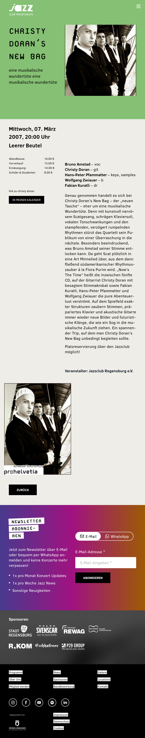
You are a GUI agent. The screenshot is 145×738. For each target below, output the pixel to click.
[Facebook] (26, 702)
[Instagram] (13, 702)
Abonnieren (93, 578)
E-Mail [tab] (91, 536)
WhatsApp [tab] (120, 536)
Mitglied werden (19, 686)
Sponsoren (60, 679)
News (57, 672)
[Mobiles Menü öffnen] (139, 6)
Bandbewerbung (64, 686)
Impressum (61, 714)
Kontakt (103, 686)
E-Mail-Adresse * (90, 551)
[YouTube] (39, 702)
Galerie (102, 672)
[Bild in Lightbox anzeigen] (37, 429)
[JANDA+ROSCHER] (17, 725)
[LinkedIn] (65, 702)
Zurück (23, 490)
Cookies (58, 728)
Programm (15, 672)
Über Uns (15, 679)
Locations (104, 679)
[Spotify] (52, 702)
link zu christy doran (21, 191)
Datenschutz (61, 721)
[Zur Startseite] (21, 9)
